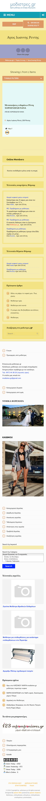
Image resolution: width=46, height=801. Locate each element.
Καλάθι (9, 754)
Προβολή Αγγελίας (13, 531)
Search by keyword (9, 544)
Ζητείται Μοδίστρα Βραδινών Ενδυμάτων (19, 606)
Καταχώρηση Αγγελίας (14, 508)
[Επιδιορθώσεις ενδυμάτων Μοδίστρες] (7, 132)
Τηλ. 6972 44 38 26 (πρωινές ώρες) (15, 372)
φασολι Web (18, 793)
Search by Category (9, 552)
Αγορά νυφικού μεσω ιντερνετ (17, 197)
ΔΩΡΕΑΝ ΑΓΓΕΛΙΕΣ (31, 783)
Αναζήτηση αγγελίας (13, 536)
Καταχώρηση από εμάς (15, 392)
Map (14, 24)
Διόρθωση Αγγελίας (13, 513)
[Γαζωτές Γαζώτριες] (23, 561)
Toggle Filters (11, 78)
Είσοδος (43, 15)
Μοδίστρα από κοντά (18, 305)
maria (12, 204)
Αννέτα (12, 216)
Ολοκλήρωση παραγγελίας (16, 745)
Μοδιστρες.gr (9, 60)
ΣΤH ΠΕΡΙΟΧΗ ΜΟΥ (14, 783)
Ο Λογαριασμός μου (13, 750)
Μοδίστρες (15, 317)
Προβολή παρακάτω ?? (33, 24)
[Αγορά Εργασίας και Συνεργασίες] (23, 554)
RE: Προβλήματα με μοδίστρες (18, 208)
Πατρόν (9, 741)
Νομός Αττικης (20, 60)
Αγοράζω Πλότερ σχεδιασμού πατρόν (18, 671)
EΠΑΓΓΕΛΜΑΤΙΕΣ (21, 785)
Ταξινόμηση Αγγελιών (14, 522)
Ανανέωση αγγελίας (13, 517)
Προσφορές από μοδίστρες (16, 355)
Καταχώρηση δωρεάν (14, 388)
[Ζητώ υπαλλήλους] (23, 559)
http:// (10, 129)
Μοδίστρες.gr (14, 225)
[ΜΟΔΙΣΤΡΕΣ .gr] (23, 5)
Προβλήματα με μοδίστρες (16, 229)
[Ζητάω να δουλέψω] (23, 557)
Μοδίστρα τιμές (16, 301)
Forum (8, 351)
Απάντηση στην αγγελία (15, 527)
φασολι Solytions (35, 793)
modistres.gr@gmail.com (11, 378)
